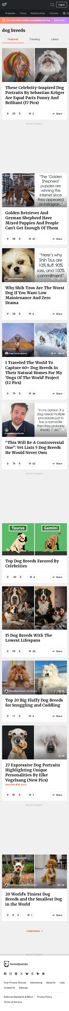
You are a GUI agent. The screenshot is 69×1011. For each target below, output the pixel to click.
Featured (13, 39)
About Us (51, 982)
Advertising (36, 982)
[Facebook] (5, 973)
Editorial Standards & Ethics (18, 997)
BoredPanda (19, 5)
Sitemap (23, 987)
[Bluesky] (27, 973)
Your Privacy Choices (15, 982)
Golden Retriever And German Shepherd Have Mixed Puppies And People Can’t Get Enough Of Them (32, 220)
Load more (33, 931)
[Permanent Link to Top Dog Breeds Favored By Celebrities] (34, 539)
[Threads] (32, 973)
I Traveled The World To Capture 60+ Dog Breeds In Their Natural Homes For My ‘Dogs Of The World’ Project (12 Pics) (33, 372)
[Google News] (43, 973)
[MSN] (38, 973)
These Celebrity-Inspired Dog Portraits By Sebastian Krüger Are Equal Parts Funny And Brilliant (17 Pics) (34, 95)
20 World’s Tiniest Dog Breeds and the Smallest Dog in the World (33, 899)
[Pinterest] (16, 973)
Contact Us (9, 987)
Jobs (62, 982)
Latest (54, 39)
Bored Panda (16, 964)
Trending (34, 39)
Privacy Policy (44, 997)
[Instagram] (10, 973)
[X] (21, 973)
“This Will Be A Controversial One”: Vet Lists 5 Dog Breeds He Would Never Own (34, 447)
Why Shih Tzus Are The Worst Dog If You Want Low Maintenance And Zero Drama (35, 295)
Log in (62, 5)
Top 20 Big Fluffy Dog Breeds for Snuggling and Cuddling (34, 703)
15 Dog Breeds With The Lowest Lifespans (28, 638)
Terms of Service (13, 1002)
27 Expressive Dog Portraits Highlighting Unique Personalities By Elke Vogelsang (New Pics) (32, 773)
